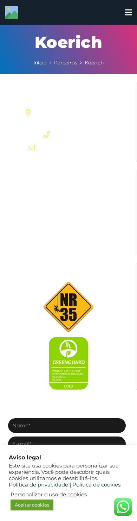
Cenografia (68, 230)
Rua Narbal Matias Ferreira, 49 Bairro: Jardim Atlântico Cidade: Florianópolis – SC (75, 113)
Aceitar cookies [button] (32, 505)
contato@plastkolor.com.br (75, 147)
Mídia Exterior (68, 189)
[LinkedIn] (79, 158)
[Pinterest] (68, 158)
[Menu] (128, 12)
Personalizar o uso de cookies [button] (49, 494)
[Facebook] (45, 158)
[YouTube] (91, 158)
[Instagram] (56, 159)
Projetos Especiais (68, 216)
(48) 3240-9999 (75, 135)
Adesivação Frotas (68, 244)
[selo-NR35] (68, 306)
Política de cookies (96, 485)
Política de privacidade (38, 485)
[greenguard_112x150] (68, 363)
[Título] (11, 12)
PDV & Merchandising (68, 203)
